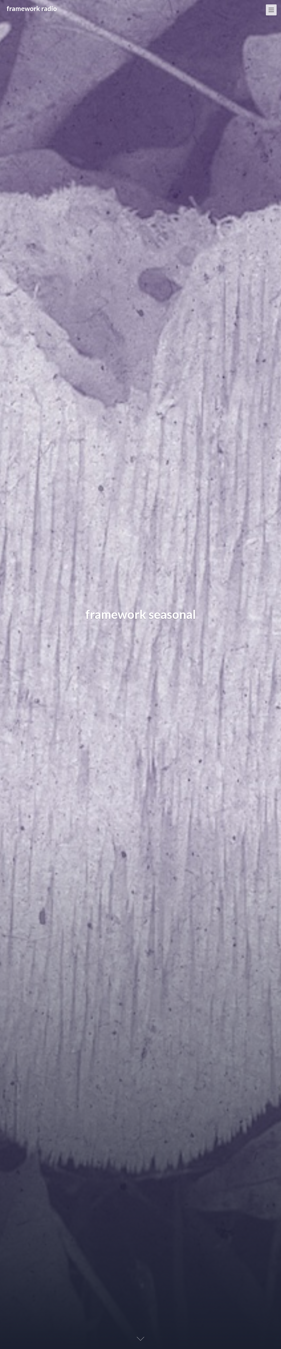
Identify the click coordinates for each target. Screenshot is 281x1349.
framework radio (32, 8)
